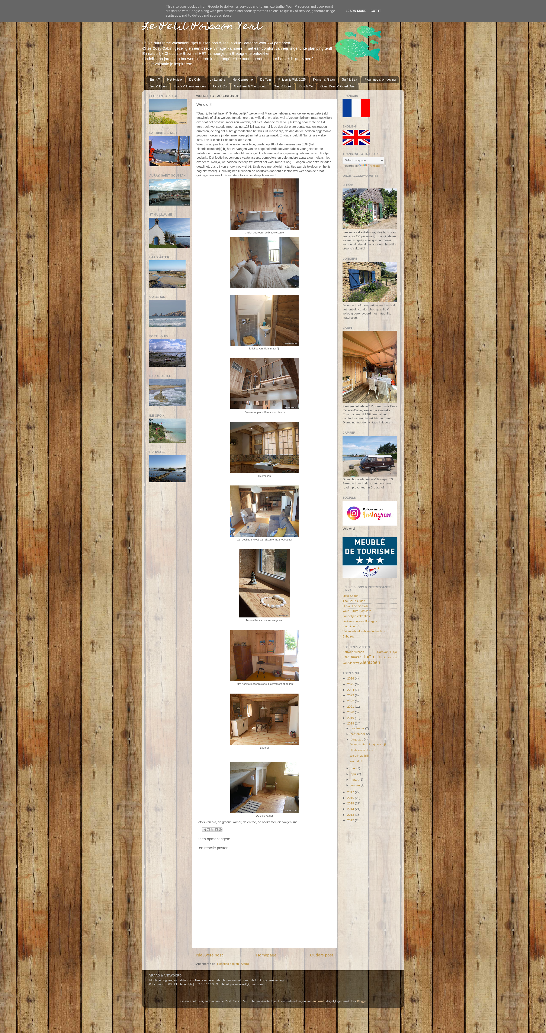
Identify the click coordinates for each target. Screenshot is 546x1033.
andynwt (318, 1001)
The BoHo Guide (354, 601)
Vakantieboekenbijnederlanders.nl (365, 631)
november (358, 728)
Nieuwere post (209, 955)
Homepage (266, 955)
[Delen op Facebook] (216, 829)
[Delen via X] (212, 829)
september (358, 734)
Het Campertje (242, 79)
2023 (351, 695)
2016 (351, 798)
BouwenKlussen (353, 651)
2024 (351, 689)
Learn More (356, 11)
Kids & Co (306, 86)
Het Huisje (174, 79)
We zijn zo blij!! (360, 755)
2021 (351, 706)
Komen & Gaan (324, 79)
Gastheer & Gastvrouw (250, 86)
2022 (351, 701)
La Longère (217, 79)
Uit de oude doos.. (362, 750)
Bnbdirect (349, 636)
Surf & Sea (349, 79)
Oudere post (321, 955)
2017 (351, 792)
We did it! (356, 761)
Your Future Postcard (357, 611)
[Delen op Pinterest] (220, 829)
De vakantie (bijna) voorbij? (368, 744)
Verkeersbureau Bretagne (360, 621)
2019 (351, 718)
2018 (351, 723)
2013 (351, 814)
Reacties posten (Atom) (233, 963)
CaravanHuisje (387, 651)
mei (353, 768)
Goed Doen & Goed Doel (337, 86)
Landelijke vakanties (356, 616)
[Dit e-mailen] (204, 829)
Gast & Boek (283, 86)
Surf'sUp (392, 657)
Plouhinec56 (351, 626)
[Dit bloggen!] (208, 829)
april (354, 774)
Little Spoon (351, 595)
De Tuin (265, 79)
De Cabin (195, 79)
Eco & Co (220, 86)
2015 (351, 803)
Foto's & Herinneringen (190, 86)
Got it (375, 11)
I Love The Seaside (356, 606)
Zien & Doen (158, 86)
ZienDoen (370, 662)
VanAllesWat (351, 663)
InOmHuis (374, 656)
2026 (351, 678)
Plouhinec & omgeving (380, 79)
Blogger (362, 1001)
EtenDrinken (352, 657)
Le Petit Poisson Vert (202, 26)
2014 (351, 809)
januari (356, 785)
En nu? (155, 79)
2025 (351, 684)
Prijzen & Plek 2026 (292, 79)
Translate (374, 165)
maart (355, 779)
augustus (357, 739)
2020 (351, 712)
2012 (351, 820)
